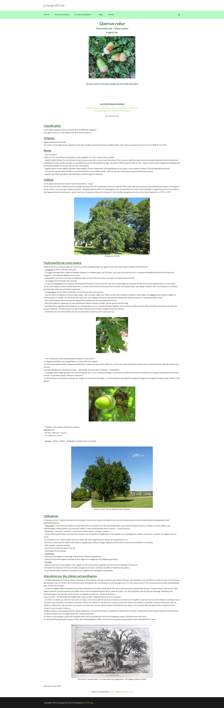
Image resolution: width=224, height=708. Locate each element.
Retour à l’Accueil (125, 692)
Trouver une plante (61, 14)
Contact (111, 14)
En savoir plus (112, 116)
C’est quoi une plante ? (82, 14)
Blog (101, 14)
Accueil (46, 14)
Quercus (113, 692)
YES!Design (89, 703)
